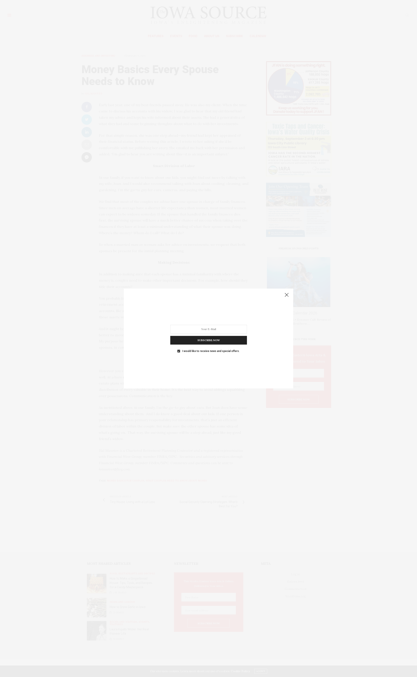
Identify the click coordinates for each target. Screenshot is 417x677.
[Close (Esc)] (286, 295)
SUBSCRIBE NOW (208, 340)
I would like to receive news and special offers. (211, 351)
